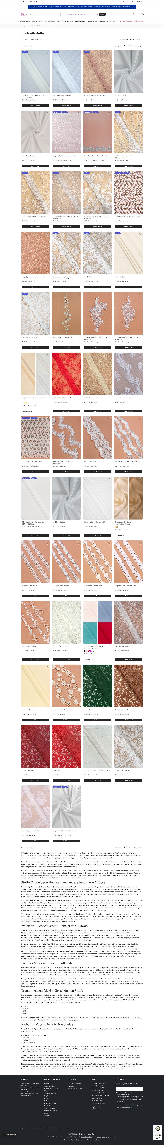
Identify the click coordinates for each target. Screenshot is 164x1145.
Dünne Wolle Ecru (121, 277)
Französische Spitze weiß (124, 646)
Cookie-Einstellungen (64, 1128)
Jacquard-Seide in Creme (62, 95)
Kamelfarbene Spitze (122, 710)
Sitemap (46, 1113)
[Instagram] (94, 1108)
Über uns (47, 1091)
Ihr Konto (72, 1079)
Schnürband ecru (90, 461)
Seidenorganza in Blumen (31, 831)
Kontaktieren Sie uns (50, 1110)
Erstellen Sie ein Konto (75, 1088)
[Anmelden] (134, 14)
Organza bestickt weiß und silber (64, 156)
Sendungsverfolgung (74, 1083)
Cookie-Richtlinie (49, 1086)
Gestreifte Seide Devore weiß (94, 522)
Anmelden (71, 1086)
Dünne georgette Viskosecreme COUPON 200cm (33, 523)
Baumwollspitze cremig (30, 337)
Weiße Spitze (88, 277)
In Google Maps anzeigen (100, 1095)
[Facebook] (99, 1108)
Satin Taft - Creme (28, 156)
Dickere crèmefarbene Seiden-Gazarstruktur (33, 96)
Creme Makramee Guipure (62, 646)
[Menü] (161, 1126)
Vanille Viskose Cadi (29, 710)
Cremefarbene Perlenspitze (124, 398)
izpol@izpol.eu (100, 1103)
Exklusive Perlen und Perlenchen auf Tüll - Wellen (66, 217)
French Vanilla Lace (91, 398)
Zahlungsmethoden (50, 1093)
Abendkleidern (126, 1058)
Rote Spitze (57, 770)
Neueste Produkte (135, 39)
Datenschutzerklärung (123, 1096)
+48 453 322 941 (97, 1100)
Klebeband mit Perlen (29, 586)
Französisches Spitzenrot (62, 398)
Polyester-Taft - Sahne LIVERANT (64, 831)
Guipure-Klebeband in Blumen (126, 586)
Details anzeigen (27, 411)
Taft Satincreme (120, 95)
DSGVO (46, 1098)
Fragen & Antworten (50, 1103)
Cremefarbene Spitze (122, 770)
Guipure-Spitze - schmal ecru (32, 461)
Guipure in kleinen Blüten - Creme (127, 216)
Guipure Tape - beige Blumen (63, 710)
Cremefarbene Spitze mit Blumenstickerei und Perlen (63, 278)
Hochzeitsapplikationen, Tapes (51, 873)
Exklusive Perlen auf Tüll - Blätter (34, 216)
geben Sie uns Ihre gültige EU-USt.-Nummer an (119, 6)
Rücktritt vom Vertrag (51, 1088)
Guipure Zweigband (29, 646)
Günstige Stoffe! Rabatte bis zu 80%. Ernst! (29, 1084)
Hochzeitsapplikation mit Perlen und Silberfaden (97, 338)
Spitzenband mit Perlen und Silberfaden (63, 462)
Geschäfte (47, 1115)
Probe (46, 1101)
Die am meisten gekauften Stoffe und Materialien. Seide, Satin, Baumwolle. (29, 1093)
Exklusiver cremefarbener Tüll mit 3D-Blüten (96, 217)
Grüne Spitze (88, 710)
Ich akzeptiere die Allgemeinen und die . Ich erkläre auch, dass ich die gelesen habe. (130, 1097)
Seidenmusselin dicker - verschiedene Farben (123, 523)
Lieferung (47, 1083)
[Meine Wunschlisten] (138, 14)
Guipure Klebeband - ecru (93, 586)
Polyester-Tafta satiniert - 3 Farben (34, 398)
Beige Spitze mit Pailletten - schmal (34, 277)
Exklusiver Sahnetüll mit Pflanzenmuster (123, 157)
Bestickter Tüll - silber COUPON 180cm (95, 157)
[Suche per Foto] (97, 14)
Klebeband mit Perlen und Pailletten (127, 461)
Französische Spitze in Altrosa (94, 95)
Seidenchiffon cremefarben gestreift (97, 770)
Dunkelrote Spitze (28, 770)
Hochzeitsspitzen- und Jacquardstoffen (68, 933)
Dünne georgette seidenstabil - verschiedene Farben (95, 647)
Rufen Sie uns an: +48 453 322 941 (29, 1)
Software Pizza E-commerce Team (88, 1140)
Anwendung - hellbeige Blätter (64, 337)
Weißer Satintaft (59, 522)
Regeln (46, 1096)
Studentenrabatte (49, 1108)
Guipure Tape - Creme (61, 586)
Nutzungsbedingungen (123, 1094)
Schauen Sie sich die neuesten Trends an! (29, 1088)
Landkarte (47, 1106)
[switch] (158, 1138)
